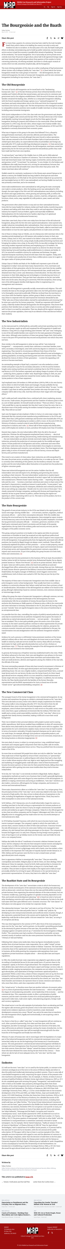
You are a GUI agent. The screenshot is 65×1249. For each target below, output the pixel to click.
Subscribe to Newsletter (54, 1229)
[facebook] (48, 1233)
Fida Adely (36, 1206)
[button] (44, 6)
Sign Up (59, 7)
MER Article (5, 1200)
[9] (36, 738)
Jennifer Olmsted (44, 1206)
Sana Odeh (52, 1206)
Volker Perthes (6, 30)
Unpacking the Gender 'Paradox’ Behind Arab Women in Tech (46, 1203)
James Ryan (37, 1217)
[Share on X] (51, 38)
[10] (38, 897)
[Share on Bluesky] (62, 38)
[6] (32, 563)
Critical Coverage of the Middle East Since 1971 (29, 4)
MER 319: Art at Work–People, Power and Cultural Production (47, 1214)
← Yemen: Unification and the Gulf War (16, 1182)
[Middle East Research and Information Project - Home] (9, 4)
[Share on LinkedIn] (54, 38)
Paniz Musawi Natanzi (7, 1217)
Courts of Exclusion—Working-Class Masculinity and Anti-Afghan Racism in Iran (16, 1215)
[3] (49, 144)
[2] (17, 92)
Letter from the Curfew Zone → (44, 1182)
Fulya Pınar (5, 1206)
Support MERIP (52, 1227)
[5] (21, 554)
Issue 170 (29, 1177)
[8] (41, 685)
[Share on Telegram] (58, 38)
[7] (16, 646)
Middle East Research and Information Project (34, 2)
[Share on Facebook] (47, 38)
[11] (3, 990)
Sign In (53, 7)
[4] (28, 426)
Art (35, 1211)
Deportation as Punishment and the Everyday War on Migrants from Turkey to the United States (15, 1204)
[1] (41, 70)
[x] (52, 1233)
